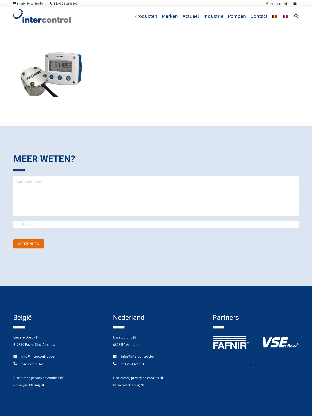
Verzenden (28, 244)
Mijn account (276, 3)
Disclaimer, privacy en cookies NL (138, 377)
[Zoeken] (296, 16)
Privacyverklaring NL (129, 385)
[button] (251, 365)
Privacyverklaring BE (29, 385)
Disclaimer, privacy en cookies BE (38, 377)
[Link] (42, 16)
